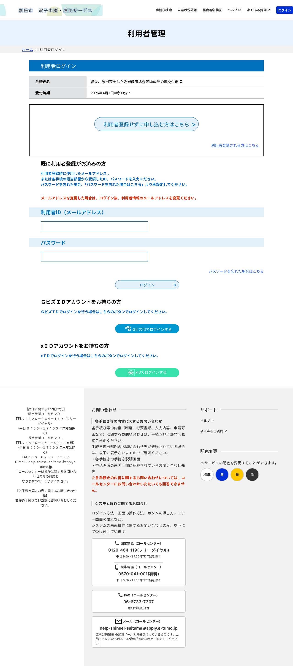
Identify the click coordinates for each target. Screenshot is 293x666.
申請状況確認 (187, 10)
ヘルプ (232, 10)
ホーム (27, 49)
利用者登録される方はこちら (235, 145)
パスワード (53, 242)
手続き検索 (164, 10)
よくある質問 (257, 10)
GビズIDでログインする (152, 329)
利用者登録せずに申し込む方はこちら (146, 124)
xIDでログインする (151, 372)
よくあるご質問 (211, 431)
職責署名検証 (212, 10)
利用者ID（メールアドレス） (73, 212)
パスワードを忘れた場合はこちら (236, 271)
